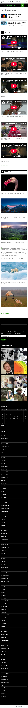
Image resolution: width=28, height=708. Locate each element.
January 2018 (4, 603)
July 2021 (3, 486)
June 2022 (3, 455)
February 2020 (4, 533)
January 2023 (4, 441)
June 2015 (3, 690)
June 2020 (3, 522)
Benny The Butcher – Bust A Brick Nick (10, 73)
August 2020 (4, 516)
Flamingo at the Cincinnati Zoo (8, 193)
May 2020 (3, 525)
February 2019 (4, 567)
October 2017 (4, 612)
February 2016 (4, 668)
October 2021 (4, 477)
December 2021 (5, 472)
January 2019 (4, 570)
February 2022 (4, 466)
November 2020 (5, 508)
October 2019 (4, 544)
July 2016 (3, 654)
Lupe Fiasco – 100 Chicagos (7, 116)
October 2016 (4, 645)
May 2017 (3, 626)
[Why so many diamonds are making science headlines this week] (20, 354)
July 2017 (3, 620)
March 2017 (4, 631)
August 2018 (4, 584)
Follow (3, 339)
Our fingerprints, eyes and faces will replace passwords (17, 22)
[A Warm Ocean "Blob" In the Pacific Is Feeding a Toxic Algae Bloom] (20, 367)
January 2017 (4, 637)
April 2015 (3, 696)
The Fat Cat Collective (8, 5)
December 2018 (5, 572)
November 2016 (5, 643)
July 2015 (3, 687)
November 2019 (5, 542)
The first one (4, 258)
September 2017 (5, 615)
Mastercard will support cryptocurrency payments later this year (16, 16)
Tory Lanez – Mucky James (7, 95)
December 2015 (5, 673)
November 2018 (5, 575)
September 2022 (5, 446)
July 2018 (3, 586)
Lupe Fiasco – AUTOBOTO (7, 51)
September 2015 (5, 682)
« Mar (2, 425)
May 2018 (3, 592)
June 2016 (3, 657)
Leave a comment (12, 19)
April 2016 (3, 662)
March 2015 (4, 699)
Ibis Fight (3, 308)
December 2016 (5, 640)
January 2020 (4, 536)
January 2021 (4, 502)
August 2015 (4, 685)
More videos (5, 165)
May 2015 (3, 693)
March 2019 (4, 564)
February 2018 (4, 601)
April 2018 (3, 595)
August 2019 (4, 550)
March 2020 (4, 530)
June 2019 (3, 556)
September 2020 (5, 514)
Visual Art (8, 171)
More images (5, 313)
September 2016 (5, 648)
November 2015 (5, 676)
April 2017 (3, 629)
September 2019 (5, 547)
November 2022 (5, 443)
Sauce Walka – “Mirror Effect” (8, 138)
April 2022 (3, 460)
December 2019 (5, 539)
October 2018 (4, 578)
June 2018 (3, 589)
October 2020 (4, 511)
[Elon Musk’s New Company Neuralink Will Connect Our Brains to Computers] (7, 367)
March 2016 (4, 665)
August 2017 (4, 617)
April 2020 (3, 528)
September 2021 (5, 480)
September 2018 (5, 581)
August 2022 (4, 449)
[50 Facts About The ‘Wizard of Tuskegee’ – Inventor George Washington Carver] (7, 354)
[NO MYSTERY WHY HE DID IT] (7, 394)
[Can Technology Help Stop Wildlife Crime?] (20, 394)
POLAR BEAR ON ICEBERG (6, 282)
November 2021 (5, 474)
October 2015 (4, 679)
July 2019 (3, 553)
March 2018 (4, 598)
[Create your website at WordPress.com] (14, 2)
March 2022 (4, 463)
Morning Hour (4, 242)
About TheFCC (4, 325)
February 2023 (4, 438)
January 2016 (4, 671)
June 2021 (3, 488)
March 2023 (4, 435)
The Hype (7, 32)
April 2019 (3, 561)
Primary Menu (26, 5)
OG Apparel (3, 323)
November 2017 (5, 609)
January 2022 (4, 469)
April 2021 (3, 494)
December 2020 (5, 505)
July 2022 (3, 452)
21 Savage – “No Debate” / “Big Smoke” (10, 160)
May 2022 (3, 457)
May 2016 (3, 659)
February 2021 (4, 500)
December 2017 (5, 606)
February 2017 (4, 634)
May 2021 (3, 491)
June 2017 (3, 623)
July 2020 (3, 519)
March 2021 (4, 497)
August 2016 (4, 651)
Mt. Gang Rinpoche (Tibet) (7, 217)
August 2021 (4, 483)
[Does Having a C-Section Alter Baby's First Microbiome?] (7, 381)
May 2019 (3, 558)
